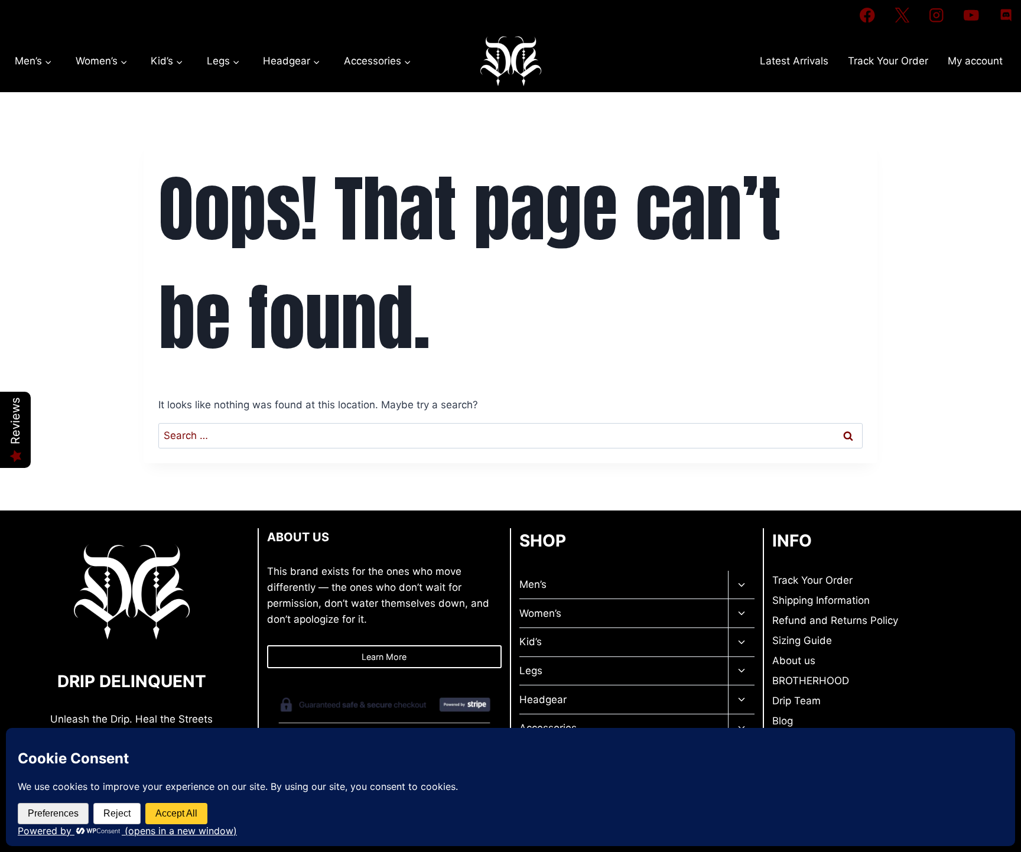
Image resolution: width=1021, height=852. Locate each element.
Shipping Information (821, 600)
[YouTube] (971, 15)
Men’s (533, 584)
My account (975, 61)
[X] (902, 15)
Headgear (543, 699)
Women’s (540, 613)
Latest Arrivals (794, 61)
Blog (782, 721)
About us (793, 660)
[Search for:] (510, 435)
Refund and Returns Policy (835, 620)
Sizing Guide (802, 640)
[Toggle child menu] (741, 585)
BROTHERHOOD (810, 681)
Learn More (384, 657)
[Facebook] (867, 15)
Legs (530, 671)
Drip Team (796, 701)
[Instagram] (937, 15)
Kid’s (530, 642)
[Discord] (1006, 15)
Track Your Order (888, 61)
